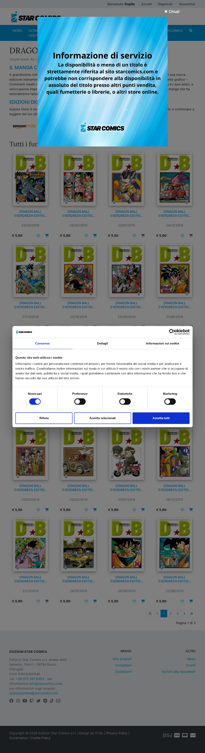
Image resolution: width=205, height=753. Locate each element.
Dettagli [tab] (102, 343)
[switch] (80, 401)
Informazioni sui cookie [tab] (162, 343)
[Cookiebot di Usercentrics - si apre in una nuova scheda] (172, 332)
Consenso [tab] (42, 343)
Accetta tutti (161, 418)
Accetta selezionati (102, 418)
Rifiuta (44, 418)
